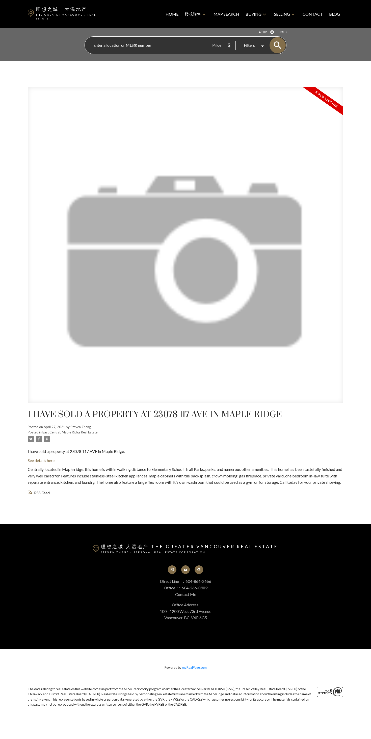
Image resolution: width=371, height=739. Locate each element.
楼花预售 (193, 14)
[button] (172, 569)
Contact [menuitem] (313, 14)
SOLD (282, 32)
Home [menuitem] (172, 14)
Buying (253, 14)
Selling (282, 14)
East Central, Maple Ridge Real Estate (69, 432)
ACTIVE (263, 32)
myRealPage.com (194, 667)
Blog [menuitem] (334, 14)
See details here (41, 460)
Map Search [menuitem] (226, 14)
